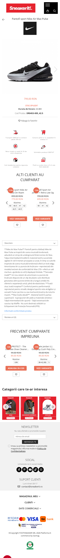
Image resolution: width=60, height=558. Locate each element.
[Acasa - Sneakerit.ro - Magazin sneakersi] (20, 8)
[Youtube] (30, 469)
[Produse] (48, 6)
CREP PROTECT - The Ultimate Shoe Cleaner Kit (16, 348)
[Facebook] (19, 469)
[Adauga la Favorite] (17, 225)
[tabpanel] (30, 66)
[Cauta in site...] (54, 11)
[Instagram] (41, 469)
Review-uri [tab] (10, 317)
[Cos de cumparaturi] (48, 11)
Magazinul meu (28, 496)
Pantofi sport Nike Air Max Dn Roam (17, 191)
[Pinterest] (24, 469)
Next (55, 69)
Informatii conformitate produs (17, 311)
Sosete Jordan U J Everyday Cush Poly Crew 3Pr (44, 348)
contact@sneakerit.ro (32, 486)
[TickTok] (35, 469)
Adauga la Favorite (28, 120)
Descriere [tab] (9, 243)
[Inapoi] (2, 20)
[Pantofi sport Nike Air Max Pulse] (30, 66)
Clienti (29, 502)
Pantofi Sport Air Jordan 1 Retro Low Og (43, 191)
